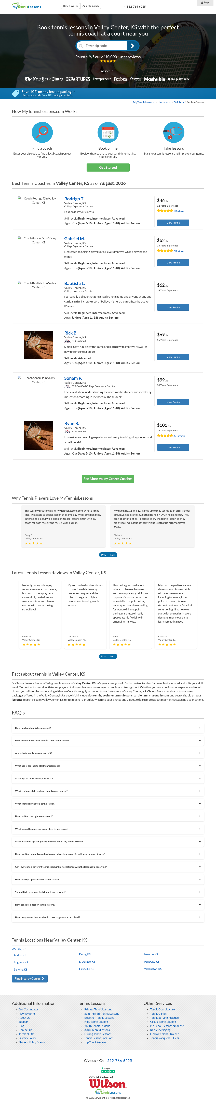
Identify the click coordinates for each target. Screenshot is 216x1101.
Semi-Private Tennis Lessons (101, 1013)
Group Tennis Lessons (163, 1021)
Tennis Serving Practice (164, 1017)
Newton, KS (151, 954)
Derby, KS (84, 954)
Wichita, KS (19, 949)
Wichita (179, 102)
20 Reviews (179, 436)
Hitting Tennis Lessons (97, 1034)
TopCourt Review (95, 1042)
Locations (165, 102)
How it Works (70, 6)
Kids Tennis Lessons (96, 1021)
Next (112, 555)
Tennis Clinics (158, 1013)
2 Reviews (178, 251)
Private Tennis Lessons (98, 1009)
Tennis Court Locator (163, 1009)
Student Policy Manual (32, 1042)
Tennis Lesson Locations (98, 1038)
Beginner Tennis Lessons (99, 1017)
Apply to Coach (91, 6)
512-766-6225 (119, 1061)
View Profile (173, 222)
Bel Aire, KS (20, 969)
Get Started (108, 167)
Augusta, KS (21, 962)
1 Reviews (178, 211)
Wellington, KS (152, 968)
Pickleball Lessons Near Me (167, 1025)
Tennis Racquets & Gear (164, 1038)
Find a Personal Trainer (164, 1034)
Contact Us (25, 1029)
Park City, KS (151, 961)
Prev (103, 555)
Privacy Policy (27, 1038)
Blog (21, 1025)
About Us (24, 1017)
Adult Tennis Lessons (97, 1029)
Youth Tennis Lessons (97, 1025)
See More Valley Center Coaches (108, 479)
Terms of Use (26, 1034)
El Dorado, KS (87, 961)
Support (23, 1021)
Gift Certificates (28, 1009)
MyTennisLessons (144, 102)
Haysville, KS (86, 968)
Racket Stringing (160, 1029)
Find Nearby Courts (28, 978)
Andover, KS (21, 955)
